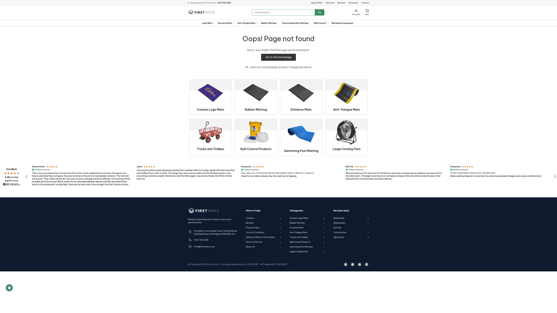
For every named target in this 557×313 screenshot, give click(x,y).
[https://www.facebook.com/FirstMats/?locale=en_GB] (345, 264)
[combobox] (288, 12)
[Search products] (319, 12)
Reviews (341, 3)
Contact (365, 3)
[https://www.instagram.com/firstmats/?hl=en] (359, 264)
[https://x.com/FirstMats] (352, 264)
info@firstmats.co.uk (204, 246)
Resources (353, 3)
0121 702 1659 (224, 3)
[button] (367, 12)
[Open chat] (9, 287)
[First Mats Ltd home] (201, 12)
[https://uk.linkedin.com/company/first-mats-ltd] (366, 264)
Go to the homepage (278, 57)
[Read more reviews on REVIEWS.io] (11, 184)
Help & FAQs (317, 3)
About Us (330, 3)
